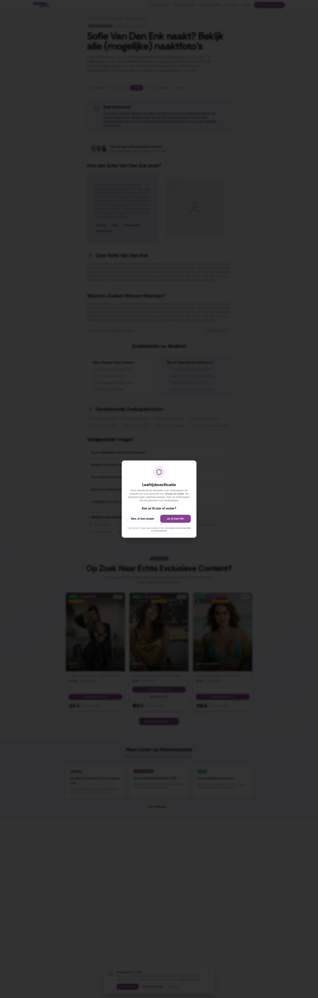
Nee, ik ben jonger (143, 518)
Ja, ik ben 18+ (175, 518)
